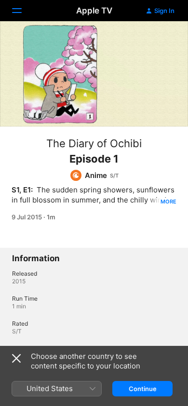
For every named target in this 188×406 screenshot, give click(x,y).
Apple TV (94, 10)
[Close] (16, 358)
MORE (168, 201)
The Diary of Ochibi (94, 143)
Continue (143, 389)
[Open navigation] (22, 10)
